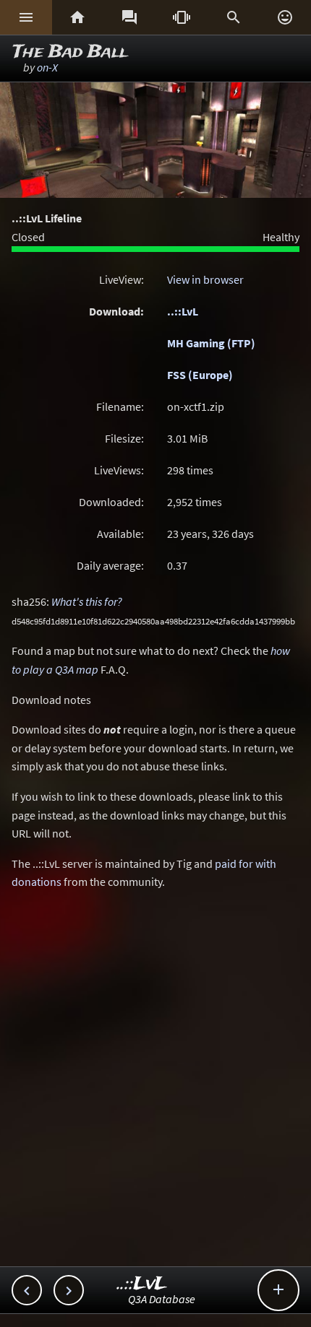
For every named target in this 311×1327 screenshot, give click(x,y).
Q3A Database (161, 1299)
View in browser (205, 279)
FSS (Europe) (200, 374)
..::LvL (182, 311)
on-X (47, 67)
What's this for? (86, 601)
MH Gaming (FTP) (211, 343)
